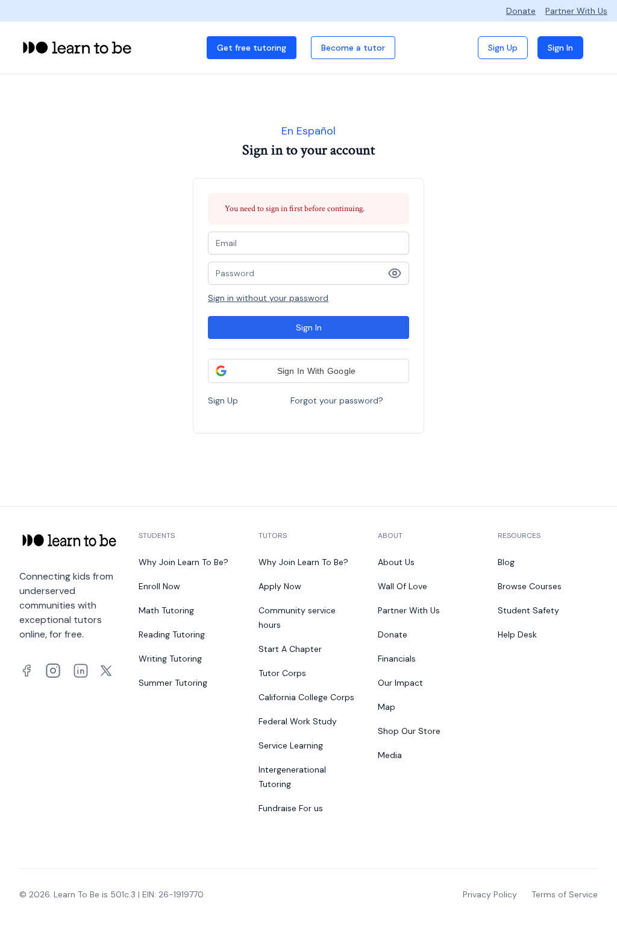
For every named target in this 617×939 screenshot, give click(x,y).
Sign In (560, 47)
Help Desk (517, 634)
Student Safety (528, 610)
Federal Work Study (297, 721)
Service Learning (290, 745)
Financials (397, 658)
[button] (308, 371)
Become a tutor (353, 47)
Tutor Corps (282, 673)
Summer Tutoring (173, 682)
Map (386, 706)
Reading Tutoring (172, 634)
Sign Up (503, 47)
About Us (396, 562)
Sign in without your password (268, 297)
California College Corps (306, 697)
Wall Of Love (402, 586)
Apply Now (279, 586)
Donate (521, 10)
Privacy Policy (490, 894)
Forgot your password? (336, 400)
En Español (308, 131)
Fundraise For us (290, 808)
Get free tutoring (251, 47)
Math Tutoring (166, 610)
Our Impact (400, 682)
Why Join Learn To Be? (183, 562)
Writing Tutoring (170, 658)
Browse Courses (530, 586)
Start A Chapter (290, 648)
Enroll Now (159, 586)
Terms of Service (564, 894)
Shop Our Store (409, 731)
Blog (506, 562)
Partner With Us (576, 10)
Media (390, 755)
